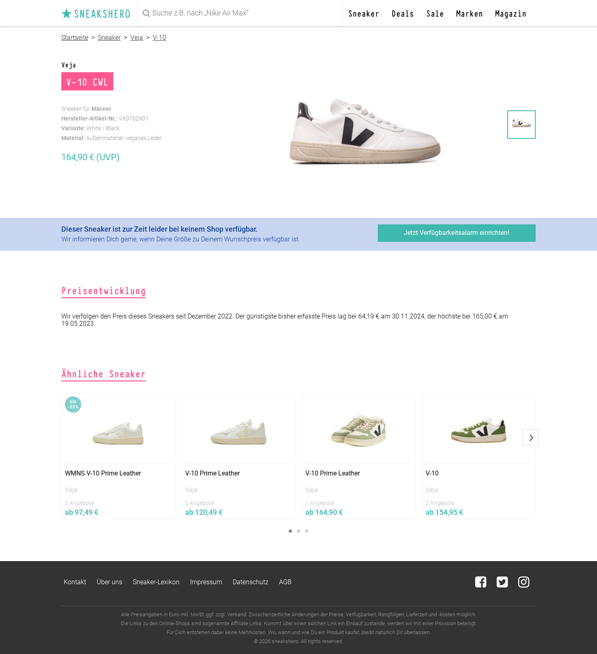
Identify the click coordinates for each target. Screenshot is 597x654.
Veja (136, 37)
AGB (285, 582)
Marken (469, 12)
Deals (403, 12)
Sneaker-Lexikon (156, 582)
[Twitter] (503, 584)
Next (531, 437)
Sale (435, 12)
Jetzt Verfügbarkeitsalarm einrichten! (456, 233)
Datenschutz (250, 582)
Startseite (74, 37)
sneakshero (99, 13)
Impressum (206, 582)
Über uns (109, 582)
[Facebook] (481, 584)
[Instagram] (524, 584)
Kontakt (75, 582)
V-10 (159, 37)
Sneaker (363, 12)
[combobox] (240, 13)
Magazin (510, 12)
